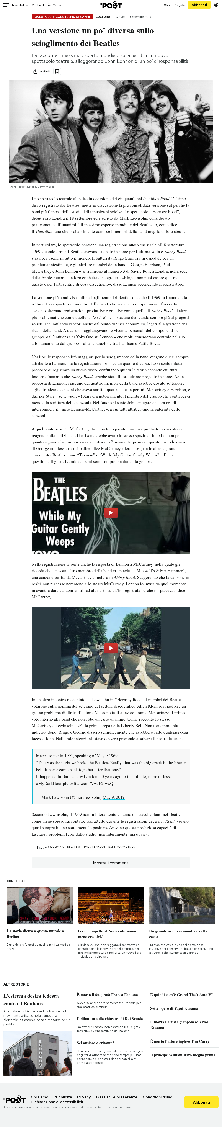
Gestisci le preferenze (116, 1097)
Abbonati (199, 5)
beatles (73, 847)
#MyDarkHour (49, 783)
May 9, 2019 (114, 797)
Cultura (102, 17)
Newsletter (20, 5)
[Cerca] (49, 4)
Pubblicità (63, 1097)
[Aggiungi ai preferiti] (57, 71)
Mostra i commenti (111, 863)
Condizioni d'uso (157, 1097)
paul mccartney (121, 847)
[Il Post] (111, 5)
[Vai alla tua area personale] (216, 5)
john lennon (94, 847)
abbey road (54, 847)
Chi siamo (39, 1097)
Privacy (84, 1097)
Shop (168, 5)
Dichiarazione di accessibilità (57, 1101)
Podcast (38, 5)
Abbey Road (158, 198)
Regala (180, 5)
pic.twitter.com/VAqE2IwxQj (88, 783)
